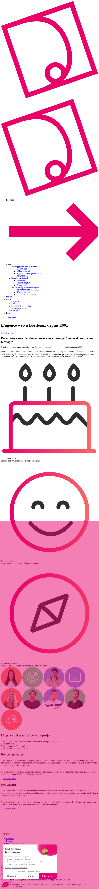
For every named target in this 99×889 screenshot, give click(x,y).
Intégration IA (22, 276)
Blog (8, 313)
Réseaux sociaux (23, 292)
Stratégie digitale (23, 283)
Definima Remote (9, 882)
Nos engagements (18, 308)
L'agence (15, 301)
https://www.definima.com (12, 887)
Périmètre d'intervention (21, 306)
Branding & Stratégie (20, 278)
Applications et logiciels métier (29, 273)
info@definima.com (82, 884)
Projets (9, 297)
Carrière (14, 311)
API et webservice (23, 271)
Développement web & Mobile (24, 266)
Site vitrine (20, 280)
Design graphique (23, 285)
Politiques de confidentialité (58, 880)
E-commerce (21, 269)
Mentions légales (40, 880)
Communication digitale (26, 294)
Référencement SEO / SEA (27, 290)
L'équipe (14, 304)
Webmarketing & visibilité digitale (25, 287)
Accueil (4, 333)
